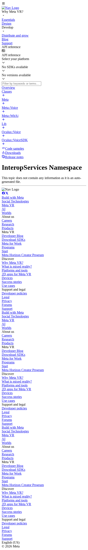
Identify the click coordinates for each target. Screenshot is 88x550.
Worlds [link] (6, 213)
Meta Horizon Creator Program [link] (23, 255)
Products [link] (7, 228)
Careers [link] (7, 220)
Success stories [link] (12, 282)
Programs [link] (8, 247)
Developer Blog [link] (12, 236)
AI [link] (3, 209)
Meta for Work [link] (12, 243)
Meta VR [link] (8, 205)
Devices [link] (7, 278)
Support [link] (7, 308)
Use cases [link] (8, 285)
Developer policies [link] (14, 293)
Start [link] (5, 251)
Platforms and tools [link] (15, 270)
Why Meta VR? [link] (12, 262)
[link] (10, 8)
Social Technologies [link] (15, 201)
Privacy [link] (7, 301)
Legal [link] (5, 297)
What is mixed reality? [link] (17, 266)
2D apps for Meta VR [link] (16, 274)
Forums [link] (7, 305)
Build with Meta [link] (13, 197)
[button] (44, 4)
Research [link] (8, 224)
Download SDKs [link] (13, 239)
